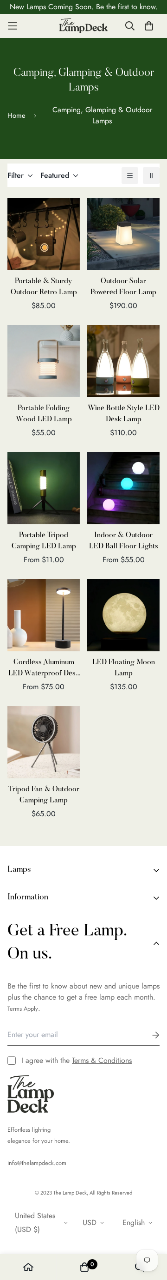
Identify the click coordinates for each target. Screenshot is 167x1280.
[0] (84, 1267)
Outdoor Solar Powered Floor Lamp (123, 287)
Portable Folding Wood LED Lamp (44, 414)
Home (16, 115)
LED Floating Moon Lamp (123, 668)
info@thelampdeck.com (36, 1163)
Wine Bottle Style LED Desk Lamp (124, 414)
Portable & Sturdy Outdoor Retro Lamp (44, 287)
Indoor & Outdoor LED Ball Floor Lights (123, 541)
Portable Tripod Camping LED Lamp (44, 541)
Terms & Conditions (102, 1060)
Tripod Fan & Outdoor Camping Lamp (43, 795)
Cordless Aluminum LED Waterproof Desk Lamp (43, 669)
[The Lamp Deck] (83, 26)
